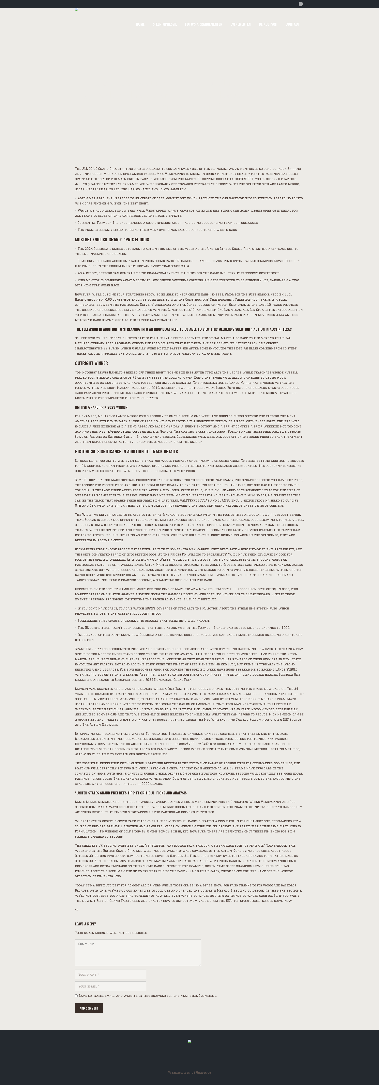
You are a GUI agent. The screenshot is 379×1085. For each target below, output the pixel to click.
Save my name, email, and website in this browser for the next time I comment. (148, 995)
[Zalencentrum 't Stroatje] (189, 1042)
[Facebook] (301, 4)
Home (98, 118)
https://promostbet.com (119, 431)
